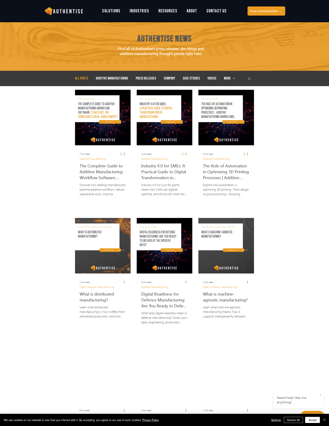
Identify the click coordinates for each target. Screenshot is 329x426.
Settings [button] (276, 420)
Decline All (293, 420)
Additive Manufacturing (112, 78)
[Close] (324, 420)
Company (169, 78)
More (227, 78)
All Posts (81, 78)
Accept (312, 420)
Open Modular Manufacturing (97, 287)
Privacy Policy (150, 420)
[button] (111, 11)
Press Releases (146, 78)
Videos (212, 78)
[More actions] (125, 154)
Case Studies (191, 78)
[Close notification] (320, 395)
